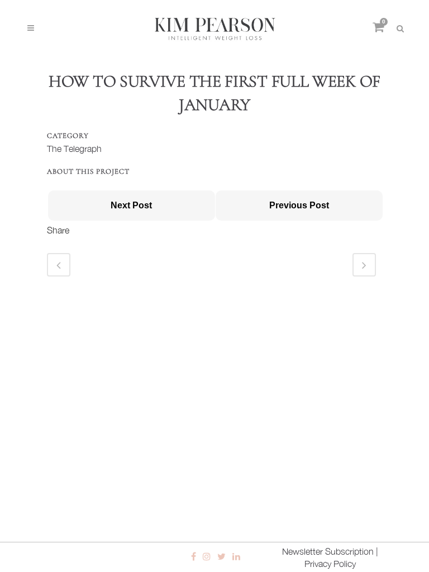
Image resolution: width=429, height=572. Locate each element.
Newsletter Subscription (328, 551)
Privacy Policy (330, 564)
